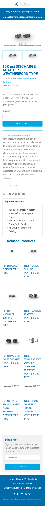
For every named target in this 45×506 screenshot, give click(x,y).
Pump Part (13, 186)
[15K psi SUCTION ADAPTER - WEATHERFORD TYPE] (33, 298)
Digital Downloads (14, 201)
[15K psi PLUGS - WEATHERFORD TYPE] (11, 253)
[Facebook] (18, 494)
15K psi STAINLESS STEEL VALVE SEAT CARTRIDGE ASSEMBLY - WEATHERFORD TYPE (33, 367)
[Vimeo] (22, 494)
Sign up (22, 467)
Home (11, 479)
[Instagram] (26, 494)
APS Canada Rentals (22, 483)
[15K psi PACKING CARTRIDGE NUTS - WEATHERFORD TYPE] (11, 343)
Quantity (6, 111)
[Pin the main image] (16, 194)
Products (32, 479)
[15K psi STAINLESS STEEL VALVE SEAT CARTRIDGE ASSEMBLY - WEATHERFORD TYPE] (33, 343)
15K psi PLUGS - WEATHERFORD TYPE (10, 269)
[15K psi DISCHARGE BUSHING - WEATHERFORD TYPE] (11, 298)
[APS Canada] (22, 4)
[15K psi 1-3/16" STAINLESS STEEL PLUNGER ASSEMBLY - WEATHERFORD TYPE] (11, 388)
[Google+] (30, 494)
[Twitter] (15, 494)
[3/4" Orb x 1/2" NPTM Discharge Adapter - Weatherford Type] (22, 28)
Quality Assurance (13, 488)
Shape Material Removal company (30, 499)
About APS (21, 479)
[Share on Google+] (19, 194)
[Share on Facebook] (10, 194)
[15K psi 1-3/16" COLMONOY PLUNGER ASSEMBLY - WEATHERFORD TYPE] (33, 388)
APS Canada (12, 499)
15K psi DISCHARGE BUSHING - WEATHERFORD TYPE (10, 318)
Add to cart (22, 124)
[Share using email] (23, 194)
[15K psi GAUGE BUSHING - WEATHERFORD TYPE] (33, 253)
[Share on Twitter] (13, 194)
